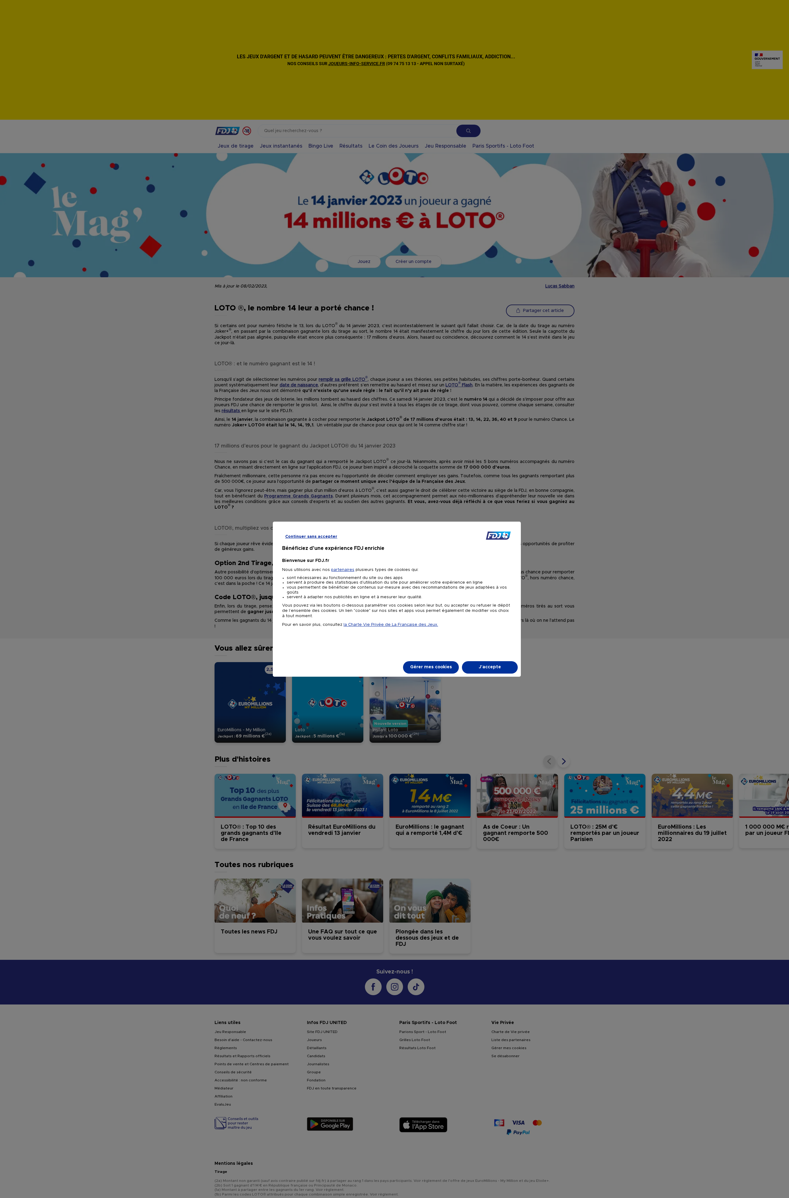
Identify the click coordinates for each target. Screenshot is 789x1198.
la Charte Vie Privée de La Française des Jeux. (391, 625)
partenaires (342, 570)
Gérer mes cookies (431, 667)
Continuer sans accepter (311, 537)
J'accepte (490, 667)
